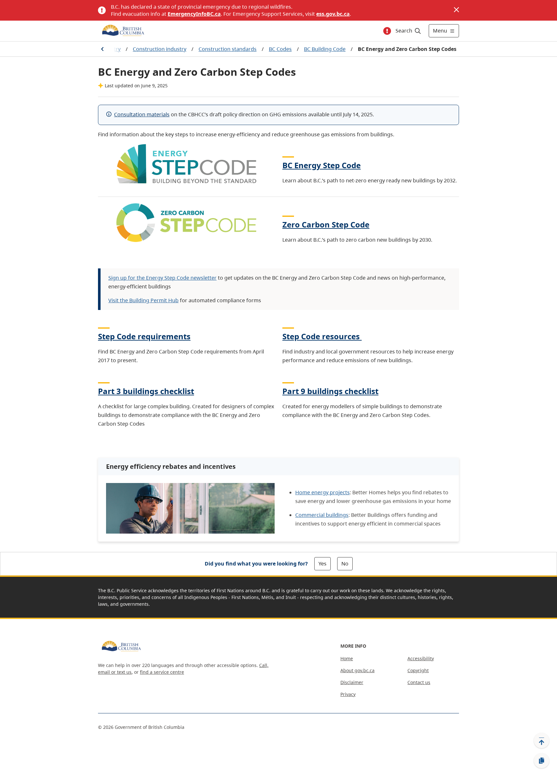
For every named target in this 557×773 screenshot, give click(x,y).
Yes (322, 563)
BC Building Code (325, 49)
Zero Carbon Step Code (325, 224)
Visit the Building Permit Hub (143, 300)
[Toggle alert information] (387, 31)
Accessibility (420, 658)
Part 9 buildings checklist (330, 391)
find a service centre (162, 672)
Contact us (418, 682)
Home (346, 658)
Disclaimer (351, 682)
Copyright (418, 670)
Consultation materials (142, 114)
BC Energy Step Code (321, 165)
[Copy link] (541, 760)
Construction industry (159, 49)
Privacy (348, 694)
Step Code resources (321, 336)
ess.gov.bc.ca (333, 13)
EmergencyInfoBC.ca (194, 13)
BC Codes (280, 49)
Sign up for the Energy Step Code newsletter (162, 277)
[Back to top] (541, 740)
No (344, 563)
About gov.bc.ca (357, 670)
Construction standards (228, 49)
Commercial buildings (321, 514)
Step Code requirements (144, 336)
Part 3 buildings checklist (146, 391)
